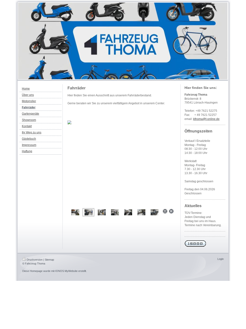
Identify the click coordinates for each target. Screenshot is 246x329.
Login (220, 258)
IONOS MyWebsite (66, 271)
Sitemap (49, 259)
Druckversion (35, 259)
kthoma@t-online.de (206, 119)
